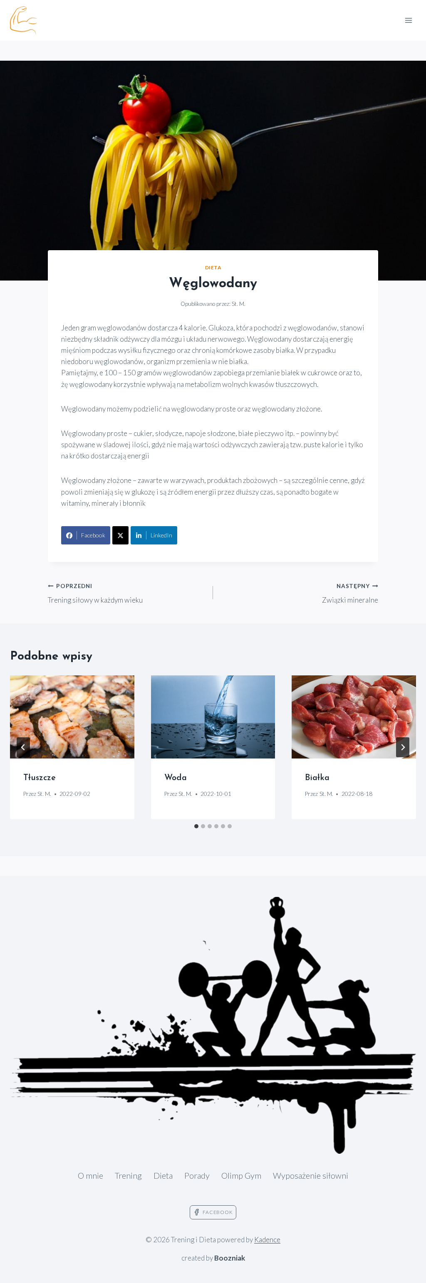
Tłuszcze (39, 778)
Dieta (213, 267)
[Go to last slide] (23, 747)
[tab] (196, 826)
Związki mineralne (350, 594)
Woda (175, 778)
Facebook (93, 535)
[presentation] (72, 716)
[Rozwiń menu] (408, 20)
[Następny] (402, 747)
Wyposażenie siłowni (310, 1175)
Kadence (267, 1239)
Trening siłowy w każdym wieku (95, 594)
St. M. (238, 303)
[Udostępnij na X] (120, 535)
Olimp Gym (241, 1175)
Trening (128, 1175)
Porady (197, 1175)
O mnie (90, 1175)
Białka (317, 778)
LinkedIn (161, 535)
